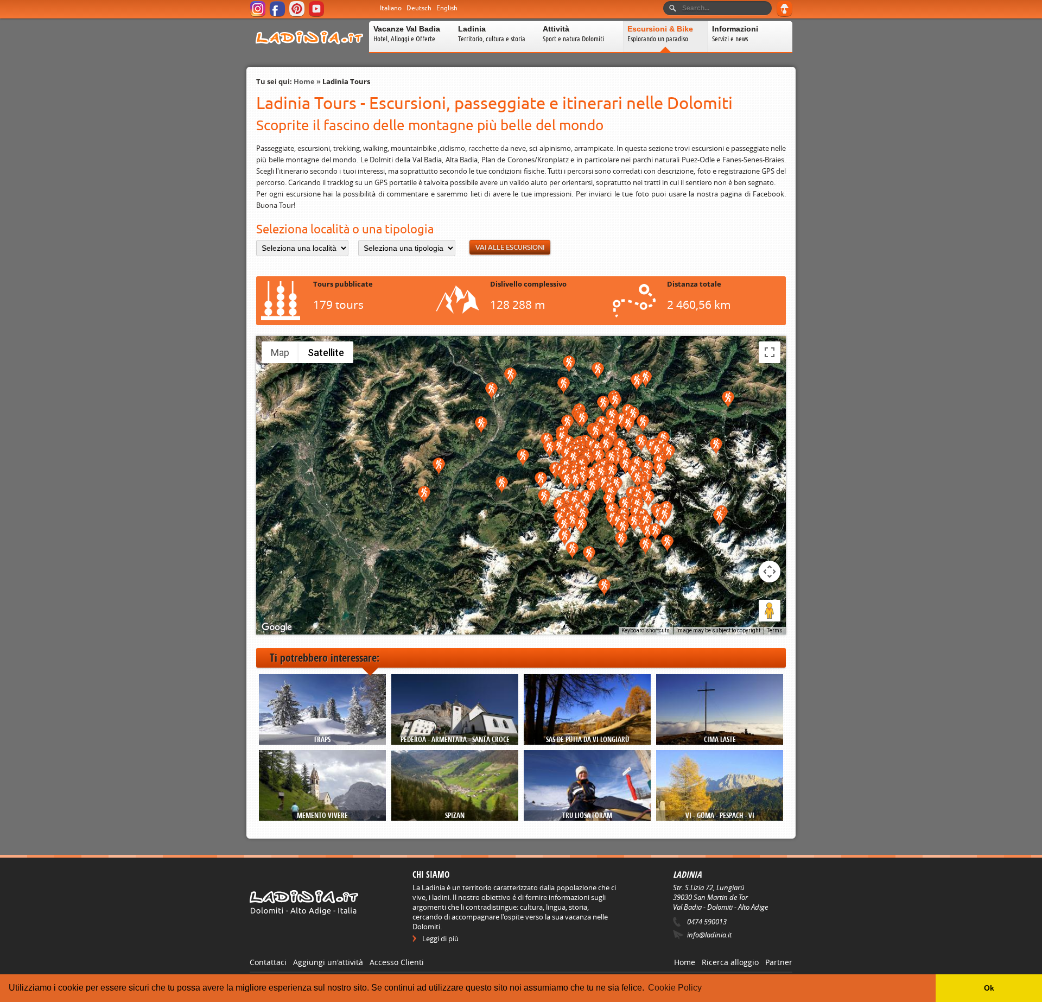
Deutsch (418, 8)
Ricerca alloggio (730, 962)
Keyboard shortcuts (645, 630)
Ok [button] (989, 988)
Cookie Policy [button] (675, 987)
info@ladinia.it (709, 935)
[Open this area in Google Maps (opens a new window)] (277, 627)
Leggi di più (440, 938)
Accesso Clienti (397, 962)
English (447, 8)
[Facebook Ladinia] (278, 15)
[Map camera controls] (769, 571)
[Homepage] (309, 51)
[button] (598, 371)
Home (304, 81)
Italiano (391, 8)
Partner (778, 962)
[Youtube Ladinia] (317, 15)
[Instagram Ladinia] (259, 15)
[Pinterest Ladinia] (298, 15)
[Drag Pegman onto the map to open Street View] (769, 611)
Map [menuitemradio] (280, 352)
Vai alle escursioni (509, 247)
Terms (775, 630)
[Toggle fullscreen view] (769, 352)
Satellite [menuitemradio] (326, 352)
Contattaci (268, 962)
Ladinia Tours (346, 81)
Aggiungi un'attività (328, 962)
